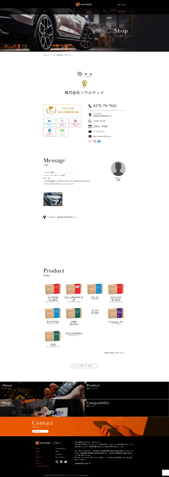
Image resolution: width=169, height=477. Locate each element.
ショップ (52, 55)
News (59, 12)
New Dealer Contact (42, 466)
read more (36, 431)
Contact (123, 4)
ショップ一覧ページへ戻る (83, 366)
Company (59, 454)
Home (45, 12)
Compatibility (121, 12)
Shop (105, 12)
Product (88, 12)
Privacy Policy (60, 457)
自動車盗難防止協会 (81, 463)
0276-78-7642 (105, 106)
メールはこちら (99, 131)
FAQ (57, 451)
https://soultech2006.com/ (102, 136)
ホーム (45, 55)
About (74, 12)
